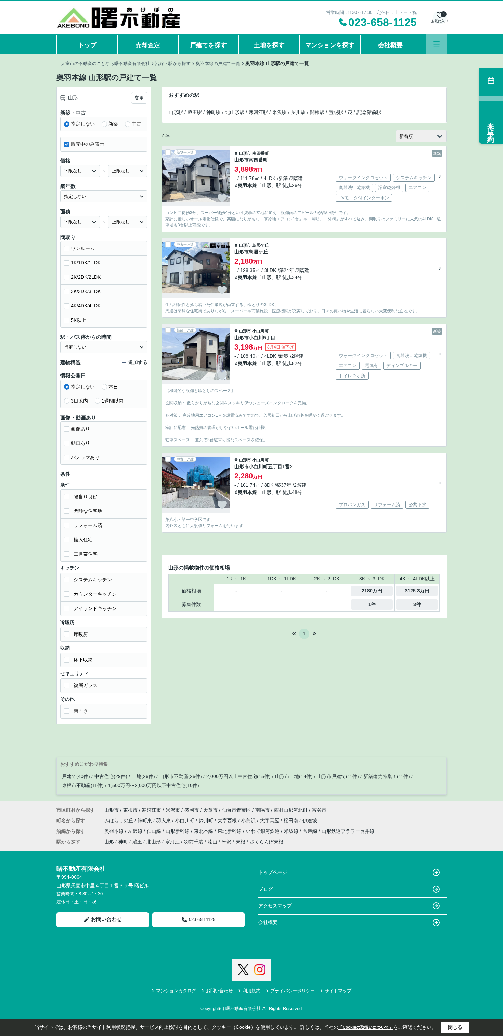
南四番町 (260, 153)
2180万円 (372, 590)
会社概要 (390, 45)
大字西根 (228, 820)
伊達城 (309, 820)
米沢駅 (279, 112)
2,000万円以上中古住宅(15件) (238, 776)
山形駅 (176, 112)
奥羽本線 (247, 185)
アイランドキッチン (95, 608)
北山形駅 (234, 112)
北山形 (153, 841)
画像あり (80, 428)
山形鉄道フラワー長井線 (348, 831)
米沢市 (173, 810)
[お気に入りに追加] (222, 198)
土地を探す (269, 45)
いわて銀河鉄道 (263, 831)
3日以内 (79, 401)
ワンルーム (83, 248)
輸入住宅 (83, 539)
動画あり (80, 443)
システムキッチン (93, 579)
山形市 (245, 153)
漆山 (212, 841)
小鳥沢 (249, 820)
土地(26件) (143, 776)
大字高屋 (270, 820)
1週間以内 (113, 401)
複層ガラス (86, 685)
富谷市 (319, 810)
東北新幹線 (230, 831)
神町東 (145, 820)
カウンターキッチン (95, 594)
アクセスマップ (275, 905)
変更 (139, 98)
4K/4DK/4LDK (86, 306)
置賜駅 (336, 112)
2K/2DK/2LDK (86, 277)
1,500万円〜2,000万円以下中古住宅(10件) (153, 785)
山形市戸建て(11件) (338, 776)
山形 (266, 185)
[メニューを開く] (436, 44)
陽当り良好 (86, 496)
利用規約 (251, 990)
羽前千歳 (193, 841)
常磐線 (311, 831)
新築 (113, 124)
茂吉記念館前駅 (364, 112)
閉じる (455, 1027)
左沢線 (136, 831)
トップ (87, 45)
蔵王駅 (195, 112)
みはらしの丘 (119, 820)
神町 (123, 841)
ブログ (265, 889)
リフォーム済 (88, 525)
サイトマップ (338, 990)
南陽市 (262, 810)
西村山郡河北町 (291, 810)
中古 (136, 124)
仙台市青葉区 (236, 810)
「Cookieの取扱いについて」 (365, 1027)
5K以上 (78, 320)
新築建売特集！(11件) (386, 776)
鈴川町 (207, 820)
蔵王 (137, 841)
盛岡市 (191, 810)
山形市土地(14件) (294, 776)
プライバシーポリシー (292, 990)
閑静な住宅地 (88, 511)
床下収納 (83, 660)
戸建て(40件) (76, 776)
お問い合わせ (106, 919)
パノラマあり (85, 457)
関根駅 (317, 112)
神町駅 (213, 112)
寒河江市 (151, 810)
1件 (372, 604)
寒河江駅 (258, 112)
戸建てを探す (208, 45)
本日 (113, 387)
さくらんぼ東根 (266, 841)
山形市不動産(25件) (180, 776)
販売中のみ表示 (87, 144)
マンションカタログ (176, 990)
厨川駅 (298, 112)
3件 (417, 604)
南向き (81, 711)
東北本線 (204, 831)
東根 (240, 841)
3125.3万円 (417, 590)
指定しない (83, 124)
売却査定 (148, 45)
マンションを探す (329, 45)
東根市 (130, 810)
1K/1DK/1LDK (86, 262)
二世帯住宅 (86, 554)
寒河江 (172, 841)
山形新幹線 (178, 831)
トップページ (272, 872)
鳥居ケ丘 (260, 245)
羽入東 (164, 820)
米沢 (226, 841)
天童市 (210, 810)
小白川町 (260, 331)
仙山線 (155, 831)
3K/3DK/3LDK (86, 291)
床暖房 (81, 634)
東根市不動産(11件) (83, 785)
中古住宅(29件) (110, 776)
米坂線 (292, 831)
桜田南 (291, 820)
